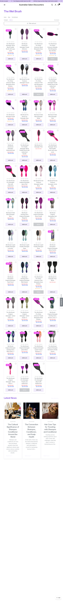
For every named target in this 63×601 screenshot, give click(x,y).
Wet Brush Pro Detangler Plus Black (52, 278)
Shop (9, 17)
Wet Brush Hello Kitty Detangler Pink (52, 116)
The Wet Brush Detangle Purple (10, 115)
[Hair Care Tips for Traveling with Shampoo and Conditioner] (50, 411)
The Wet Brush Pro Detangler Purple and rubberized (24, 381)
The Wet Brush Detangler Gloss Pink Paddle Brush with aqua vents (52, 148)
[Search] (52, 4)
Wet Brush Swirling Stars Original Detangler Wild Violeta (25, 279)
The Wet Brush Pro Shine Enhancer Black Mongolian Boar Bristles (38, 47)
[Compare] (16, 29)
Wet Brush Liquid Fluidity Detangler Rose (38, 246)
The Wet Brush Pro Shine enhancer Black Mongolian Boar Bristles (10, 82)
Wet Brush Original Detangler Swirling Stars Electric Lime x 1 (53, 315)
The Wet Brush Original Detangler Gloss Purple (38, 214)
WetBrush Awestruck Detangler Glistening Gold (10, 147)
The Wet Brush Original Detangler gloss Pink (25, 182)
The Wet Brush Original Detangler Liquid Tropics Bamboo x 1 (38, 348)
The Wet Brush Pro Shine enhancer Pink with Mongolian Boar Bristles (38, 82)
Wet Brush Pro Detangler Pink (38, 146)
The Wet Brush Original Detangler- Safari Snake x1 (24, 315)
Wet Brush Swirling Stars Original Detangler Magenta (25, 215)
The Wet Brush (15, 17)
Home (5, 17)
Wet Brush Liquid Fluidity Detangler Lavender (10, 246)
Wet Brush (24, 41)
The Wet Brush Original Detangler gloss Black (25, 347)
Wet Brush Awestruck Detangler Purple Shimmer (24, 46)
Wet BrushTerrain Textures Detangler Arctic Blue (52, 183)
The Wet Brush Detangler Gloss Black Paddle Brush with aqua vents (10, 47)
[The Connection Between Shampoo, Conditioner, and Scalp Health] (31, 411)
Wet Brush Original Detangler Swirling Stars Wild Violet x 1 (10, 348)
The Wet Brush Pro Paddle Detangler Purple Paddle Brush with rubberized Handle (53, 83)
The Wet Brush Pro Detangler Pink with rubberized (10, 183)
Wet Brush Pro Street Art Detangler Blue (24, 116)
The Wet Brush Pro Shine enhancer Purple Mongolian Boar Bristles (38, 316)
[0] (58, 4)
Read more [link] (9, 455)
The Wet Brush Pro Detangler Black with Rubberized (38, 381)
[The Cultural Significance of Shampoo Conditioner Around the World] (13, 411)
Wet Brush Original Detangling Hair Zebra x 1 (52, 215)
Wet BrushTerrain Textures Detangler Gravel (24, 80)
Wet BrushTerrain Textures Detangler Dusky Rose (38, 183)
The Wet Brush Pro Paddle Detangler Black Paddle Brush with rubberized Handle (25, 149)
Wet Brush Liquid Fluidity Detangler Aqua (24, 246)
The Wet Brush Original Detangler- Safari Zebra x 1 (10, 315)
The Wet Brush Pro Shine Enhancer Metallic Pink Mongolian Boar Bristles (52, 47)
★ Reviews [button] (61, 302)
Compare (6, 20)
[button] (31, 586)
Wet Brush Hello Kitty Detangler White (38, 116)
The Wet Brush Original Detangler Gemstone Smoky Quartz (53, 348)
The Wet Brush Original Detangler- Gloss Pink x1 (10, 381)
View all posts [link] (54, 398)
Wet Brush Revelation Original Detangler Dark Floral (10, 279)
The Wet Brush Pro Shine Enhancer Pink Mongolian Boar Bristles (38, 280)
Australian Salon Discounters (31, 5)
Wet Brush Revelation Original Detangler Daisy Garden (53, 247)
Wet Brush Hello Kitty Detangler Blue (10, 214)
